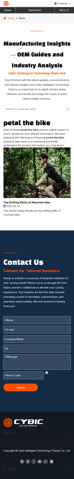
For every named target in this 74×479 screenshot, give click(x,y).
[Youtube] (39, 461)
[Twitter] (33, 461)
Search (68, 109)
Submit (21, 387)
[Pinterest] (51, 461)
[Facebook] (22, 461)
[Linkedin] (28, 461)
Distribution (35, 10)
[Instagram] (45, 461)
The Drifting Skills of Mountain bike (26, 202)
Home (7, 10)
